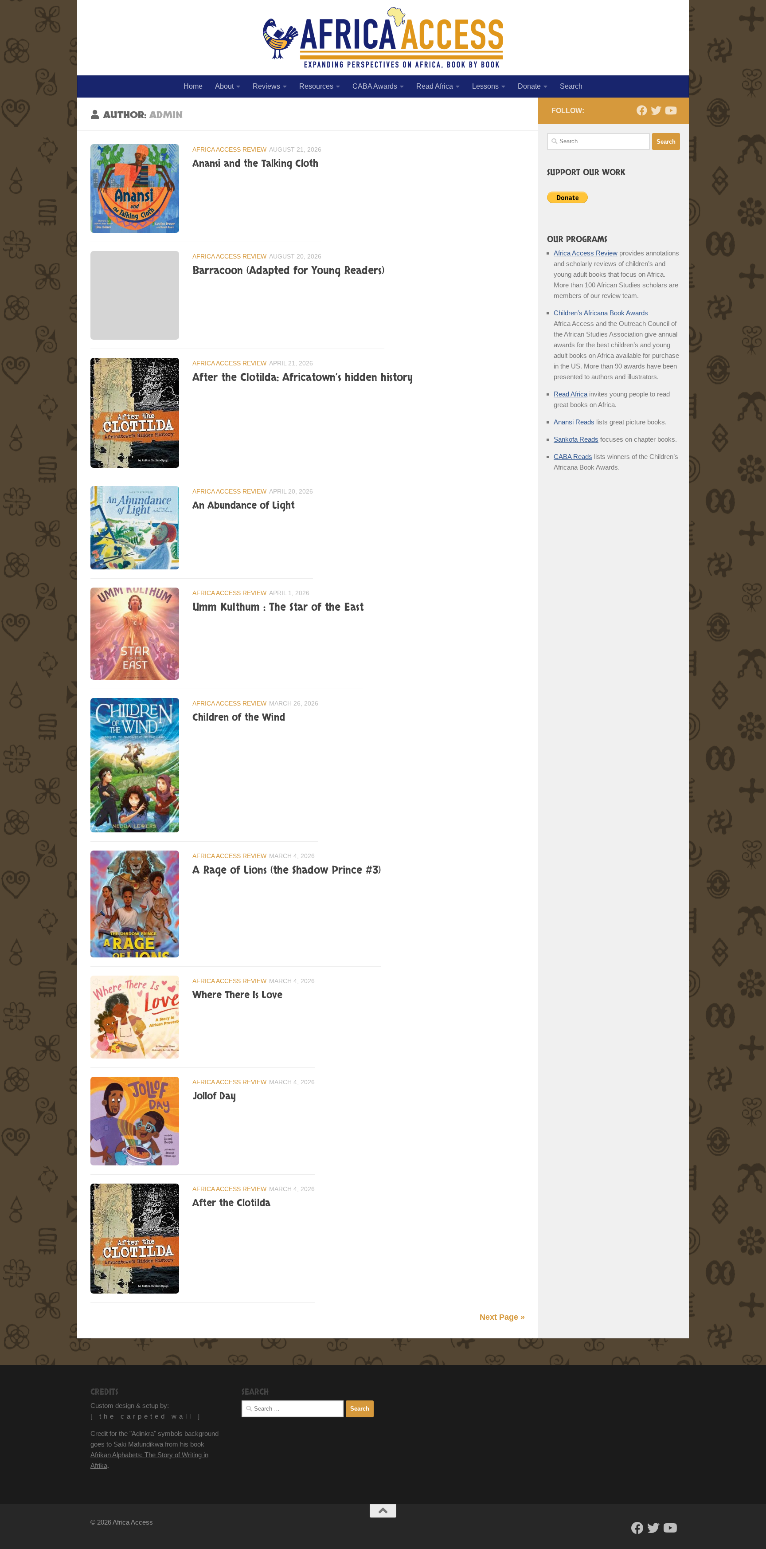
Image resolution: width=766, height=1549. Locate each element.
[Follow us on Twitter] (656, 110)
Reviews (266, 86)
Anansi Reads (574, 422)
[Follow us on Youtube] (670, 110)
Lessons (485, 86)
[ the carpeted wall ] (146, 1416)
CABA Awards (374, 86)
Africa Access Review (229, 149)
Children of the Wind (238, 717)
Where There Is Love (237, 995)
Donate (529, 86)
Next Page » (502, 1317)
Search (571, 86)
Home (193, 86)
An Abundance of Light (243, 505)
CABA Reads (573, 456)
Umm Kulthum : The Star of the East (277, 607)
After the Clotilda (231, 1203)
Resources (316, 86)
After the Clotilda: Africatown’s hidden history (302, 378)
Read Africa (434, 86)
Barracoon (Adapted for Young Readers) (288, 271)
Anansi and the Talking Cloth (255, 163)
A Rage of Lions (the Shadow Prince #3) (286, 870)
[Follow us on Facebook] (642, 110)
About (224, 86)
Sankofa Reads (576, 439)
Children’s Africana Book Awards (601, 313)
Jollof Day (214, 1096)
